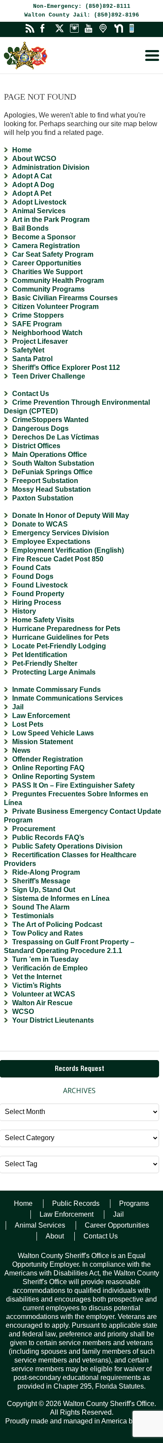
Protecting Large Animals (54, 672)
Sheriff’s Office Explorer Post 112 (66, 367)
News (21, 750)
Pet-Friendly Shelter (44, 663)
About (55, 1236)
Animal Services (39, 211)
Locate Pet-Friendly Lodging (59, 646)
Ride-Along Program (46, 872)
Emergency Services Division (60, 533)
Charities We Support (47, 271)
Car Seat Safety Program (52, 254)
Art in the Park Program (51, 219)
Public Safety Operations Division (67, 846)
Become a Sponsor (44, 237)
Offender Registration (47, 759)
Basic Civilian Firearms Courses (65, 298)
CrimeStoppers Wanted (50, 419)
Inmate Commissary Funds (56, 689)
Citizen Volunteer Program (55, 306)
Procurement (33, 828)
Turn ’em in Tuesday (45, 959)
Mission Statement (42, 741)
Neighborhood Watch (47, 332)
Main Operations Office (49, 454)
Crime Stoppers (38, 315)
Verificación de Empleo (50, 968)
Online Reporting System (53, 776)
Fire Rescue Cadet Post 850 (57, 559)
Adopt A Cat (32, 176)
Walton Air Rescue (42, 1003)
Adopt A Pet (31, 193)
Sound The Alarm (41, 907)
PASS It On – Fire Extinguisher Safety (73, 785)
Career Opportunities (46, 263)
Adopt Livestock (39, 202)
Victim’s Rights (36, 985)
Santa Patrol (32, 358)
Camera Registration (46, 245)
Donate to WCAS (40, 524)
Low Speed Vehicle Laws (53, 733)
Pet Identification (39, 654)
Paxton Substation (42, 498)
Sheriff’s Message (41, 881)
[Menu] (152, 55)
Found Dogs (32, 576)
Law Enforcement (41, 715)
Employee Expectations (51, 541)
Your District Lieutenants (53, 1020)
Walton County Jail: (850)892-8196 (81, 15)
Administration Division (51, 167)
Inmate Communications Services (67, 698)
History (24, 611)
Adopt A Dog (33, 184)
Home (22, 150)
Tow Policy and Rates (47, 933)
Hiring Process (36, 602)
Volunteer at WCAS (43, 994)
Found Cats (31, 567)
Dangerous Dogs (40, 428)
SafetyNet (28, 350)
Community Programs (48, 289)
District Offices (36, 446)
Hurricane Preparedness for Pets (66, 628)
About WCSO (34, 158)
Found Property (38, 593)
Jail (17, 707)
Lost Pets (27, 724)
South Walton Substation (53, 463)
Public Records (76, 1203)
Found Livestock (40, 585)
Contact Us (30, 393)
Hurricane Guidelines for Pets (60, 637)
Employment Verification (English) (68, 550)
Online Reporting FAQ (48, 768)
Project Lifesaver (40, 341)
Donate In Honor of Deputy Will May (70, 515)
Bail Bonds (30, 228)
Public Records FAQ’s (48, 837)
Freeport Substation (45, 480)
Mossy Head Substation (51, 489)
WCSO (23, 1011)
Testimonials (33, 915)
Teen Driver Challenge (48, 376)
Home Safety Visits (43, 620)
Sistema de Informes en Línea (61, 898)
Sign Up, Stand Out (43, 889)
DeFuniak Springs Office (52, 472)
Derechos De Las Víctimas (55, 437)
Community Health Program (58, 280)
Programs (134, 1203)
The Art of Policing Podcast (57, 924)
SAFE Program (37, 324)
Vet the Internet (37, 976)
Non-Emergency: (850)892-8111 (81, 6)
